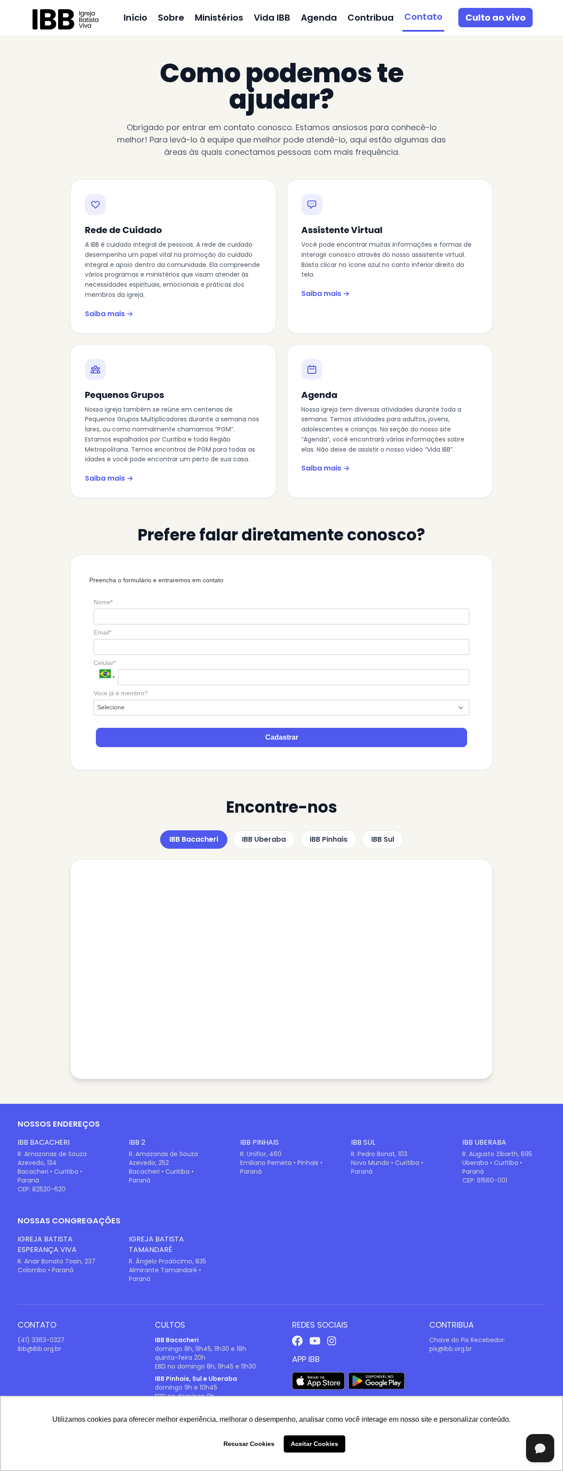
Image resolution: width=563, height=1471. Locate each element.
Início (135, 17)
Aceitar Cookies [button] (314, 1443)
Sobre (171, 17)
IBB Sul (382, 839)
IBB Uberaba (264, 839)
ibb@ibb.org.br (39, 1348)
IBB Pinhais (328, 839)
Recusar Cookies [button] (248, 1443)
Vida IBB (272, 17)
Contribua (370, 17)
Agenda (319, 17)
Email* (102, 632)
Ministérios (219, 17)
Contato (423, 17)
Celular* (105, 662)
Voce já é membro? (121, 693)
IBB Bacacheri (193, 839)
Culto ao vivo (495, 17)
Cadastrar (281, 737)
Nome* (103, 602)
